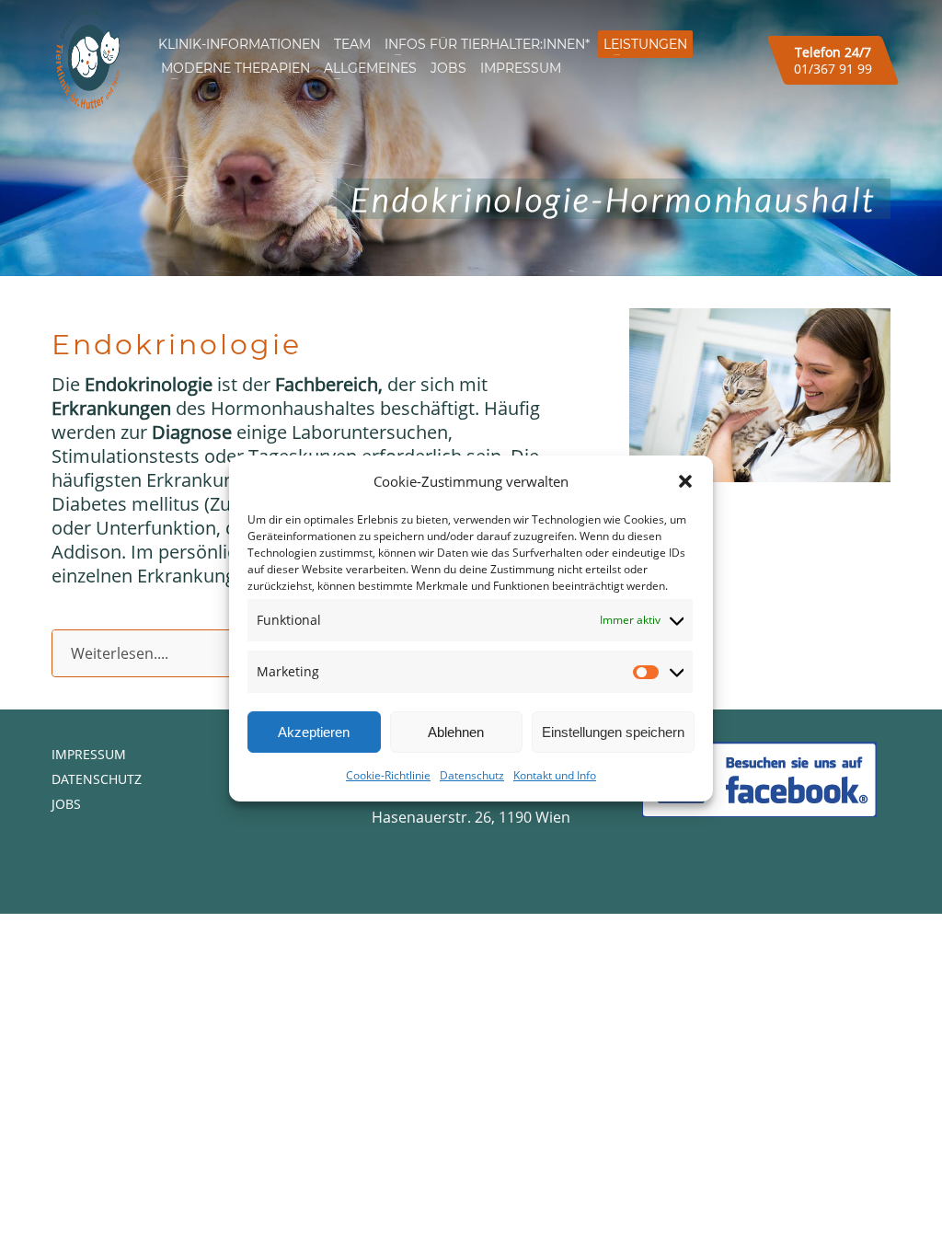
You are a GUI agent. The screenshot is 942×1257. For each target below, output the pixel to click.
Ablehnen (456, 732)
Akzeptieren (314, 732)
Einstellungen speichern (613, 732)
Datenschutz (472, 775)
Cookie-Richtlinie (388, 775)
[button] (685, 481)
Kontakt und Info (554, 775)
